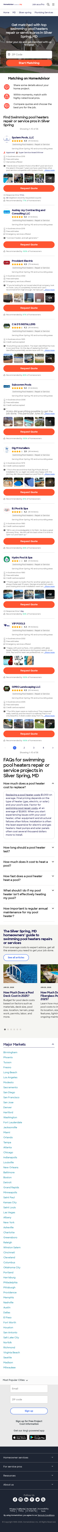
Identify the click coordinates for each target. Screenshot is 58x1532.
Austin (6, 1307)
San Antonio (10, 1332)
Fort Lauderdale (12, 1122)
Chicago (8, 1152)
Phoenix (8, 1057)
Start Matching (29, 63)
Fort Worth (9, 1322)
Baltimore (9, 1172)
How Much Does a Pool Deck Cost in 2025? (18, 994)
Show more (50, 170)
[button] (8, 178)
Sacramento (10, 1087)
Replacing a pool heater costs (23, 794)
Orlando (8, 1137)
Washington (10, 1117)
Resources (9, 1475)
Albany (7, 1217)
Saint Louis (9, 1207)
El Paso (7, 1317)
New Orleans (10, 1167)
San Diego (9, 1092)
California (21, 1510)
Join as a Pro (38, 4)
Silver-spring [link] (25, 12)
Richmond (9, 1347)
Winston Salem (12, 1247)
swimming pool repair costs (22, 808)
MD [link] (14, 12)
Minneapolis (10, 1192)
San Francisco (11, 1097)
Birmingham (10, 1052)
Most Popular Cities (14, 1380)
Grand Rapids (11, 1187)
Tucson (7, 1062)
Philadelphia (10, 1282)
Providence (10, 1292)
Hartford (8, 1112)
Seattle (7, 1357)
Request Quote (29, 188)
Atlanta (7, 1147)
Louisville (8, 1162)
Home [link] (6, 12)
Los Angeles (10, 1077)
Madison (8, 1362)
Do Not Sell (31, 1510)
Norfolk (7, 1342)
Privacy (13, 1510)
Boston (7, 1177)
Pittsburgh (9, 1287)
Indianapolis (10, 1157)
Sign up (29, 1410)
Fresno (7, 1067)
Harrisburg (9, 1277)
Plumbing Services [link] (44, 12)
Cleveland (9, 1257)
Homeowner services (15, 1457)
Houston (8, 1327)
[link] (29, 143)
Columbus (9, 1262)
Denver (7, 1107)
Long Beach (10, 1072)
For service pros (12, 1466)
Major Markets (14, 1044)
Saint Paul (9, 1197)
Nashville (8, 1302)
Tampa (7, 1142)
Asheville (8, 1227)
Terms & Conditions (46, 1515)
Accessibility (43, 1510)
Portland (8, 1272)
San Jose (8, 1102)
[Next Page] (53, 747)
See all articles (16, 957)
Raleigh (7, 1242)
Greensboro (10, 1237)
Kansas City (10, 1202)
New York (8, 1222)
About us (8, 1484)
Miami (6, 1132)
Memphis (8, 1297)
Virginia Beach (11, 1352)
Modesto (8, 1082)
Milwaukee (9, 1367)
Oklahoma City (11, 1267)
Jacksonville (10, 1127)
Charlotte (9, 1232)
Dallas (6, 1312)
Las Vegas (9, 1212)
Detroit (7, 1182)
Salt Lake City (11, 1337)
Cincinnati (9, 1252)
